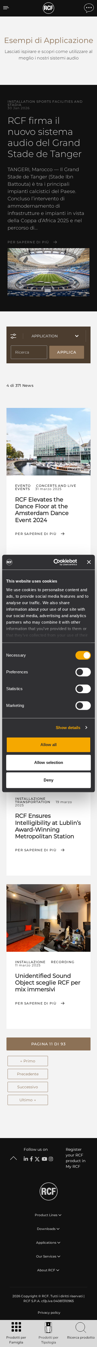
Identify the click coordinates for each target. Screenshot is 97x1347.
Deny (48, 780)
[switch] (83, 672)
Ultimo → (27, 1099)
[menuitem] (48, 1312)
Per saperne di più (28, 242)
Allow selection (48, 762)
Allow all (48, 744)
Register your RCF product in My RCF (75, 1158)
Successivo (27, 1087)
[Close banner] (89, 562)
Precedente (28, 1074)
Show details (68, 727)
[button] (48, 1043)
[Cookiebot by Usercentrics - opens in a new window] (57, 562)
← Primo (27, 1061)
